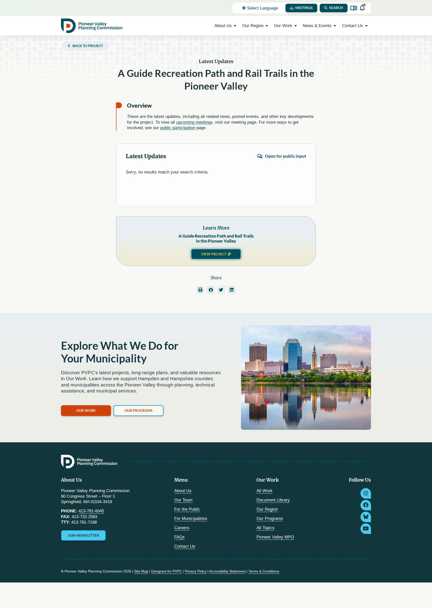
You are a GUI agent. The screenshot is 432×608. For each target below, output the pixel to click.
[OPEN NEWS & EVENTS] (335, 26)
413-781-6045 (91, 511)
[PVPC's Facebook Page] (365, 505)
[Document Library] (353, 8)
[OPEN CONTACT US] (366, 26)
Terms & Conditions (263, 571)
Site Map (141, 571)
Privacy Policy (195, 571)
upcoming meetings (194, 122)
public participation (177, 127)
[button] (200, 290)
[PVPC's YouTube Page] (365, 528)
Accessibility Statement (227, 571)
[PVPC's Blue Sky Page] (365, 517)
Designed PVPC (166, 571)
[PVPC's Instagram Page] (365, 493)
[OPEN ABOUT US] (235, 26)
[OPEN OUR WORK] (296, 26)
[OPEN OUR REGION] (267, 26)
